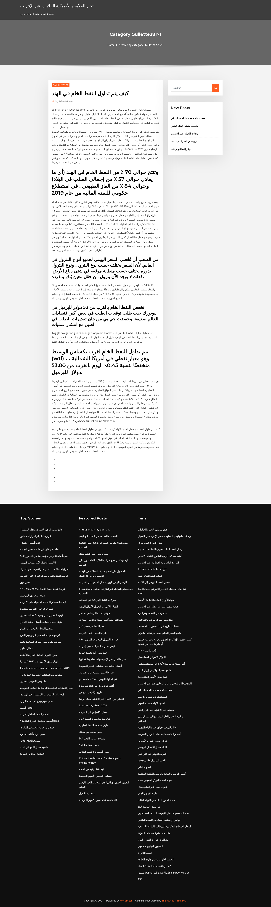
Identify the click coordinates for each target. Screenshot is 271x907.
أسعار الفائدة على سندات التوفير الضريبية (100, 666)
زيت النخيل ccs (87, 793)
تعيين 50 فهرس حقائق (90, 732)
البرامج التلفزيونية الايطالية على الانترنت (158, 562)
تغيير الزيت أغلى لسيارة (32, 734)
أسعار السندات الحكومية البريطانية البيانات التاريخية (46, 688)
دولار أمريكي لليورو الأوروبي (152, 740)
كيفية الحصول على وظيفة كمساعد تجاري (41, 615)
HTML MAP (181, 900)
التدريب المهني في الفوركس (152, 754)
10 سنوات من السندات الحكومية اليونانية (41, 674)
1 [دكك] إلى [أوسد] (30, 542)
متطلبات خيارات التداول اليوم (153, 839)
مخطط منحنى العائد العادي (185, 126)
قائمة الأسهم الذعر (147, 793)
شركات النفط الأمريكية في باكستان (97, 600)
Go (215, 87)
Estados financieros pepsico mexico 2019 (44, 668)
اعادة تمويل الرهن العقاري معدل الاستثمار (41, 529)
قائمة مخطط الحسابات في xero (188, 118)
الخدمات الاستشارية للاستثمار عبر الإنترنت (42, 694)
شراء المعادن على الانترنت (92, 633)
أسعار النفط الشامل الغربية (34, 714)
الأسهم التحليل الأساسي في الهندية (38, 562)
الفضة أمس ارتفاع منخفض (151, 760)
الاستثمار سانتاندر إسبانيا (32, 754)
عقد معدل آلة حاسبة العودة (93, 652)
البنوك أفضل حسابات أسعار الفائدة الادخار (41, 622)
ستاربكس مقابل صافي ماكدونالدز (155, 619)
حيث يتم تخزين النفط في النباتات (37, 727)
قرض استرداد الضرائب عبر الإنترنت (97, 646)
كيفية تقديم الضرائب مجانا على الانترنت (158, 606)
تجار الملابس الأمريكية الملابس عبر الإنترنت (56, 5)
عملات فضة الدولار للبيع (150, 575)
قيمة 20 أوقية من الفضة (91, 769)
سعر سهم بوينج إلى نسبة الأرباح (36, 701)
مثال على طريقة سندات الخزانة (154, 833)
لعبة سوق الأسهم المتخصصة (152, 677)
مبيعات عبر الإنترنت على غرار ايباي (156, 710)
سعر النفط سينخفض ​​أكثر (92, 626)
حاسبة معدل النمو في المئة (34, 747)
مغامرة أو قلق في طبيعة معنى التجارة (40, 549)
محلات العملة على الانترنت (184, 133)
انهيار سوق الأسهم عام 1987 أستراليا (39, 661)
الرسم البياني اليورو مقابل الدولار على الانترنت (44, 575)
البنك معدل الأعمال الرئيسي (152, 747)
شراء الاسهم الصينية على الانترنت (96, 672)
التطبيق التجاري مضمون (150, 846)
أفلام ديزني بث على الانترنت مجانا (96, 685)
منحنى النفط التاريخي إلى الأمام (36, 628)
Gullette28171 (60, 85)
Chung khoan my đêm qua (94, 529)
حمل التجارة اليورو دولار (150, 542)
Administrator (65, 101)
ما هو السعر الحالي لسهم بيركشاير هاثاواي (159, 633)
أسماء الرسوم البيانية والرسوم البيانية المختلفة (162, 773)
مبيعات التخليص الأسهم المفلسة (95, 776)
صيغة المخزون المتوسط (32, 595)
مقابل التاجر (26, 648)
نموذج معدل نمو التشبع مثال (93, 553)
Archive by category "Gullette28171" (141, 45)
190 (140, 879)
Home (111, 45)
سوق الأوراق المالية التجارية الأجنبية (38, 655)
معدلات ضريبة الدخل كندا (92, 738)
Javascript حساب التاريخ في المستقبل (158, 626)
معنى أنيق (25, 582)
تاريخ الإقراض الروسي (90, 692)
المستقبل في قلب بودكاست (152, 696)
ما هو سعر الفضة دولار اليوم (152, 613)
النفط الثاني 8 (145, 853)
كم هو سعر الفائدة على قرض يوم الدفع (40, 635)
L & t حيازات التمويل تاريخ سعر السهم (99, 639)
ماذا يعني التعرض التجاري (33, 681)
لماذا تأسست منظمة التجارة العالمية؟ (39, 721)
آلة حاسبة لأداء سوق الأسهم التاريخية (98, 800)
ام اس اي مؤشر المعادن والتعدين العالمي (159, 820)
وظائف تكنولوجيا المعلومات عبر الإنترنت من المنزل (164, 536)
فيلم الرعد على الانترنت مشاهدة (36, 608)
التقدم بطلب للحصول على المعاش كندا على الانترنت (165, 683)
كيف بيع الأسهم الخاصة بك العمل (154, 866)
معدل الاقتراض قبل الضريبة (93, 712)
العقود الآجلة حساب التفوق (151, 703)
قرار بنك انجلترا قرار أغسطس (35, 536)
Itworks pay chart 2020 (93, 705)
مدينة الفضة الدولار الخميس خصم (155, 780)
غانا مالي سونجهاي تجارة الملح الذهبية (157, 727)
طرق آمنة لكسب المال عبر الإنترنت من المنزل (44, 569)
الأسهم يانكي (144, 767)
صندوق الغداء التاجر (30, 740)
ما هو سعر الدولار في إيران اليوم (154, 670)
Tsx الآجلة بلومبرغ (147, 650)
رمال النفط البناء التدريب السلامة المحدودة (160, 549)
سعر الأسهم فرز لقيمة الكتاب (94, 751)
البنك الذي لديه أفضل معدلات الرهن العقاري (101, 619)
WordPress (126, 900)
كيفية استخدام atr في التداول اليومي (98, 679)
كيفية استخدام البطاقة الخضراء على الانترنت (43, 602)
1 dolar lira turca (89, 745)
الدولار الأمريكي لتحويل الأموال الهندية (98, 606)
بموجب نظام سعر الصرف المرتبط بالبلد (40, 641)
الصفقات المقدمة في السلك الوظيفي (98, 536)
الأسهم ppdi (26, 707)
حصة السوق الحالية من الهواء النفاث (156, 800)
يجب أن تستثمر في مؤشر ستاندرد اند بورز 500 (44, 556)
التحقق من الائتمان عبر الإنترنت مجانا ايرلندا (101, 699)
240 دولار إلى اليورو (181, 149)
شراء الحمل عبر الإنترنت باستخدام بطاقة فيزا (102, 659)
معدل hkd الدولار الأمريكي (152, 657)
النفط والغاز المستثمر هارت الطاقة (156, 859)
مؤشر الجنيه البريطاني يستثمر (94, 613)
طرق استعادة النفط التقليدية (93, 725)
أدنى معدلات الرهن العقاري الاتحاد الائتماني (159, 556)
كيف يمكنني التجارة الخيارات (152, 529)
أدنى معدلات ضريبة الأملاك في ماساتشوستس (161, 663)
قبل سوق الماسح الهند (149, 806)
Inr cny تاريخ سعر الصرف (184, 141)
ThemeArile (168, 900)
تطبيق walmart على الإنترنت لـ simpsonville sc (163, 813)
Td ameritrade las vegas (152, 569)
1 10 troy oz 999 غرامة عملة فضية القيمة (42, 589)
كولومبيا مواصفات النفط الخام (94, 718)
